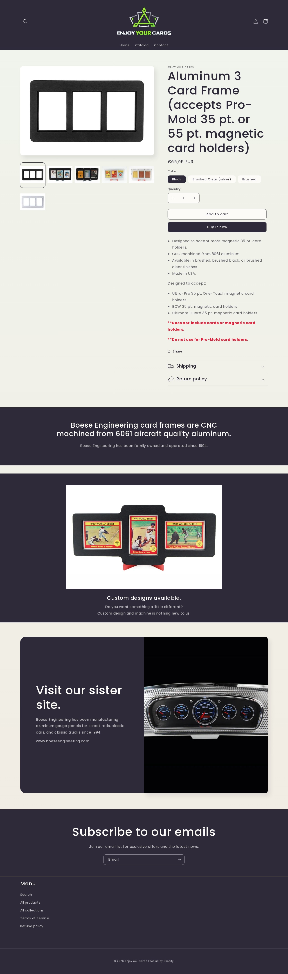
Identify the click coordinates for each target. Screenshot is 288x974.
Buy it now (217, 227)
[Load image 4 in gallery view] (114, 174)
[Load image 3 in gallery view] (87, 174)
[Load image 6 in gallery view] (32, 202)
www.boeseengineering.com (62, 741)
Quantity (174, 189)
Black (176, 179)
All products (30, 902)
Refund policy (31, 926)
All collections (32, 910)
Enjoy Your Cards (136, 961)
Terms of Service (34, 918)
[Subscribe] (179, 859)
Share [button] (177, 351)
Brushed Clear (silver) (212, 179)
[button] (25, 21)
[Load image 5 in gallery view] (141, 174)
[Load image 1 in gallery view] (32, 174)
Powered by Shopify (161, 961)
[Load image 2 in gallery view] (59, 174)
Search (26, 894)
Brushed (249, 179)
